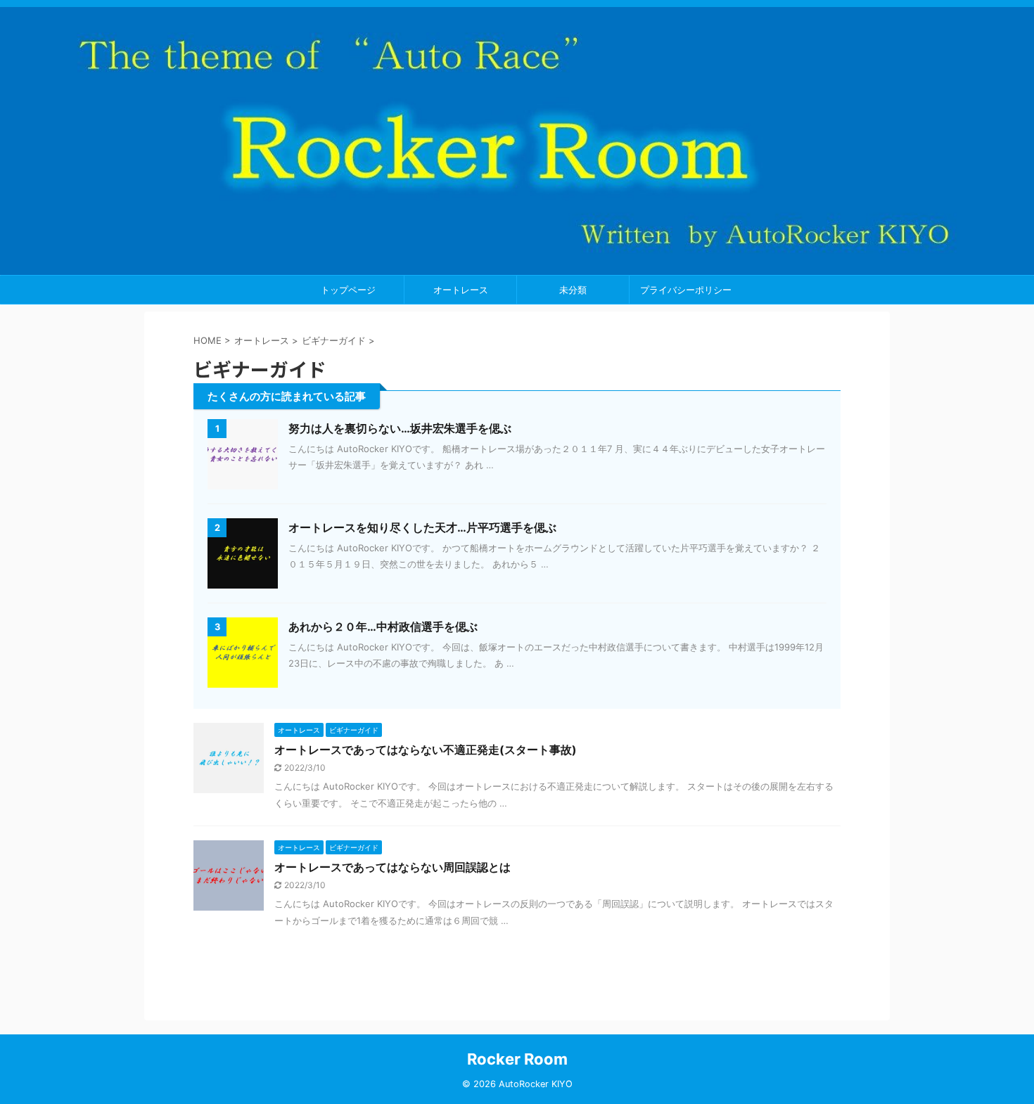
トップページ (348, 289)
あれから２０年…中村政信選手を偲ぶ (383, 627)
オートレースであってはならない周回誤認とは (392, 867)
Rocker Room (517, 1059)
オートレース (460, 289)
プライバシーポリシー (686, 289)
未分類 (573, 289)
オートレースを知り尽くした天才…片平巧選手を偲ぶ (422, 527)
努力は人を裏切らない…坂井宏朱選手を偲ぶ (399, 428)
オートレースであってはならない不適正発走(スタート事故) (425, 750)
